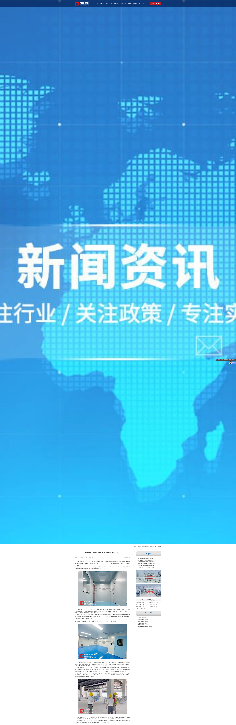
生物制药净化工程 (153, 604)
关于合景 (102, 3)
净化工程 (110, 563)
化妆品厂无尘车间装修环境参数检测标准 (147, 567)
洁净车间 (79, 667)
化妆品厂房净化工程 (140, 608)
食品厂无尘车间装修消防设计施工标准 (146, 563)
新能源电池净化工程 (153, 602)
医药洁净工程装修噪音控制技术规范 (146, 565)
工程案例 (135, 3)
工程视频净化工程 (140, 602)
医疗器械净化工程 (140, 606)
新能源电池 (116, 3)
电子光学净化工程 (140, 604)
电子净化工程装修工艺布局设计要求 (146, 561)
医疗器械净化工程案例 (143, 623)
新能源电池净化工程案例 (143, 618)
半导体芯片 (109, 3)
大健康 (129, 3)
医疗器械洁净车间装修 (124, 563)
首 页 (96, 3)
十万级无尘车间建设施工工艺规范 (145, 560)
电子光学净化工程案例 (143, 619)
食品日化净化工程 (153, 606)
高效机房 (123, 3)
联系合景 (141, 3)
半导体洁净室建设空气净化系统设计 (146, 558)
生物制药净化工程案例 (143, 624)
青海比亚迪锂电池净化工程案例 (145, 626)
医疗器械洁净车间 (81, 620)
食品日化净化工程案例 (143, 621)
